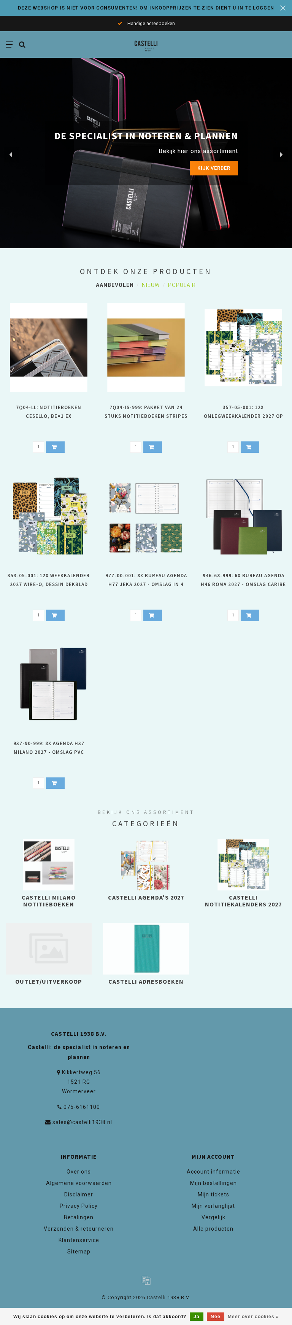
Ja (197, 1316)
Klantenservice (79, 1240)
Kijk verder (198, 168)
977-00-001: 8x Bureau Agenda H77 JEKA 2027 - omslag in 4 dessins (146, 584)
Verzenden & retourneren (79, 1229)
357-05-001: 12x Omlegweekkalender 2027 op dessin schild (243, 416)
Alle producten (213, 1229)
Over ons (79, 1172)
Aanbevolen (115, 285)
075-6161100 (81, 1107)
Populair (182, 285)
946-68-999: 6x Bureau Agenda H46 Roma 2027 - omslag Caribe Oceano (243, 584)
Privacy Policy (79, 1206)
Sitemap (78, 1252)
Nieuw (151, 285)
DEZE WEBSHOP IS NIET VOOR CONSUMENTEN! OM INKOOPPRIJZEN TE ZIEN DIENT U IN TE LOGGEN (146, 8)
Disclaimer (78, 1194)
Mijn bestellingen (213, 1183)
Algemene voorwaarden (79, 1183)
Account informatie (213, 1172)
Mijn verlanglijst (213, 1206)
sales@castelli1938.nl (82, 1122)
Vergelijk (213, 1217)
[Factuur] (146, 1280)
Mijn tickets (213, 1194)
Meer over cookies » (253, 1316)
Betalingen (79, 1217)
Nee (216, 1316)
